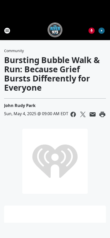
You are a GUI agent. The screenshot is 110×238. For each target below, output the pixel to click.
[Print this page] (102, 114)
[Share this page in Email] (92, 114)
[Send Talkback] (92, 31)
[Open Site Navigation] (7, 31)
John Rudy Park (20, 105)
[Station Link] (55, 30)
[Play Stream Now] (101, 31)
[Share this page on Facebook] (73, 114)
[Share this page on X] (82, 114)
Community (14, 50)
